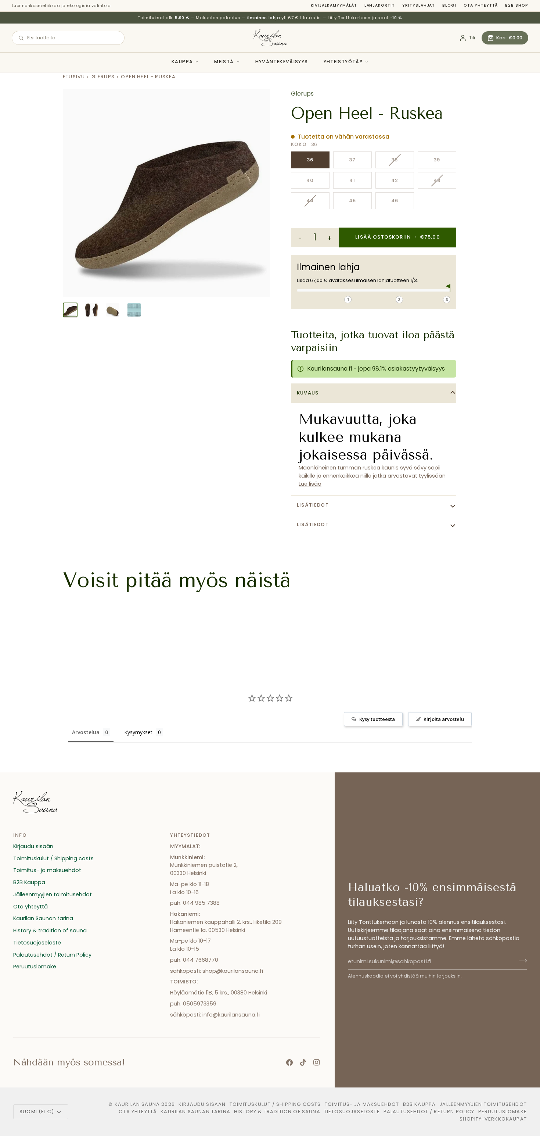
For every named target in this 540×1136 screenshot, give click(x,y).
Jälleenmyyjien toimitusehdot (52, 894)
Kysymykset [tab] (138, 732)
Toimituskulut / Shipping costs (53, 858)
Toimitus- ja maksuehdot (47, 870)
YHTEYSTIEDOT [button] (190, 835)
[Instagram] (316, 1062)
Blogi (449, 5)
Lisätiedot (313, 504)
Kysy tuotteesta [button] (377, 719)
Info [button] (20, 835)
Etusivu (74, 76)
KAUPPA (182, 61)
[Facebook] (289, 1062)
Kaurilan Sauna (137, 1104)
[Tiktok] (303, 1062)
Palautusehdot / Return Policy (52, 954)
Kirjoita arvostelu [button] (444, 719)
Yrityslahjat (418, 5)
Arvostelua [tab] (86, 732)
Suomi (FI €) (36, 1111)
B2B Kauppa (29, 882)
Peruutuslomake (34, 966)
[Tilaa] (521, 961)
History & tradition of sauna (50, 930)
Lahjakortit (379, 5)
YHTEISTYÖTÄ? (343, 61)
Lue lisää (310, 483)
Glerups (103, 76)
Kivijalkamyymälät (334, 5)
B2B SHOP (516, 5)
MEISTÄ (224, 61)
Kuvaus (307, 392)
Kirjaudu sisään (33, 846)
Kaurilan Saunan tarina (43, 918)
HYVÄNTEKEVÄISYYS (281, 61)
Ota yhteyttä (481, 5)
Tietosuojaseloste (37, 942)
